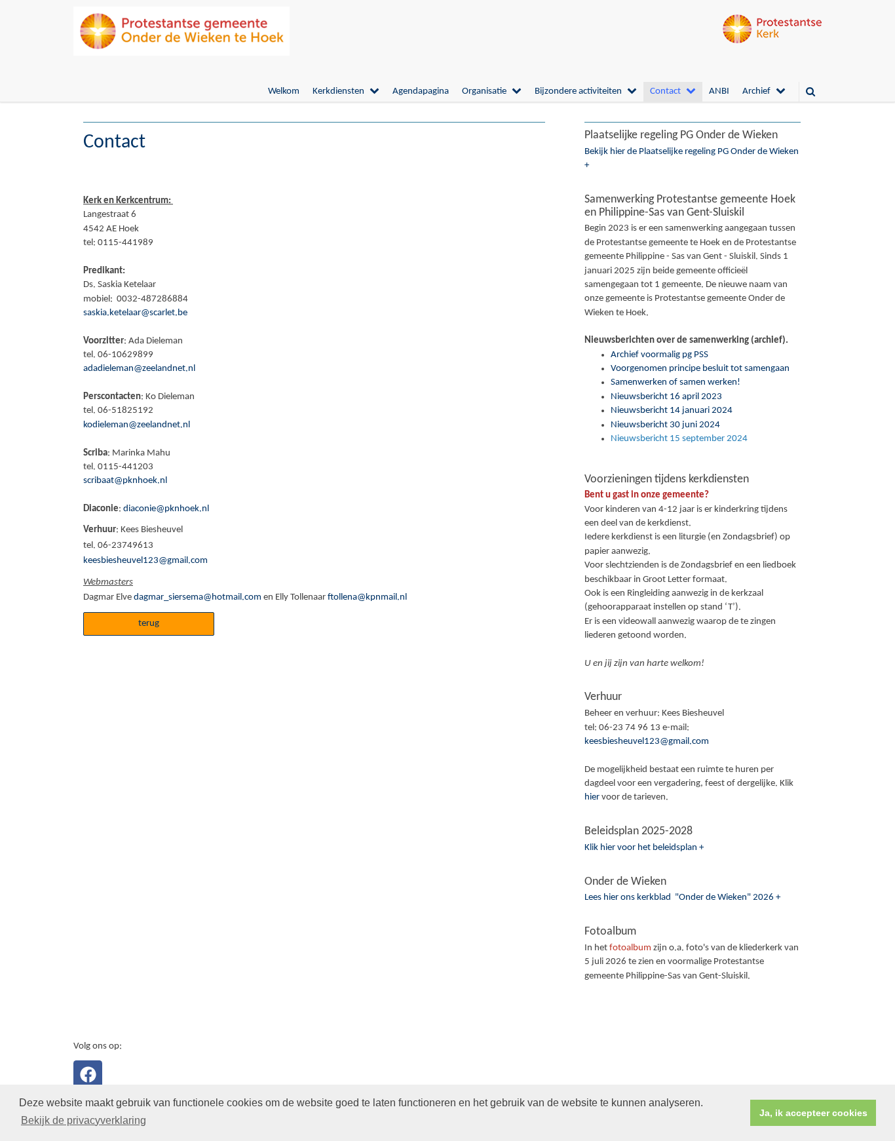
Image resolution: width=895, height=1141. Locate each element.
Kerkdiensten (338, 91)
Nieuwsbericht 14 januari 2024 (672, 411)
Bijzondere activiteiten (578, 91)
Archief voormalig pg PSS (659, 355)
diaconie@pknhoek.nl (165, 509)
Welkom (283, 91)
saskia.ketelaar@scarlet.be (135, 313)
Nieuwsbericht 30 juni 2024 (665, 425)
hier (592, 797)
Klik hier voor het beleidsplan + (644, 848)
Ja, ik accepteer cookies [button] (813, 1113)
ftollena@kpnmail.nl (367, 597)
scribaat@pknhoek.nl (125, 481)
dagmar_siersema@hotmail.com (197, 597)
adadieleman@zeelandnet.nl (139, 369)
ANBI (719, 91)
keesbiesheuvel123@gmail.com (145, 561)
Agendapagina (420, 91)
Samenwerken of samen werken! (675, 382)
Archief (756, 91)
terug (148, 624)
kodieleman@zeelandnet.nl (136, 425)
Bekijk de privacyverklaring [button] (83, 1120)
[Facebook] (87, 1074)
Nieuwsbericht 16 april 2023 (666, 397)
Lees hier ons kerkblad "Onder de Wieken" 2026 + (682, 897)
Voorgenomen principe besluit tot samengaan (700, 369)
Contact (665, 91)
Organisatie (484, 91)
